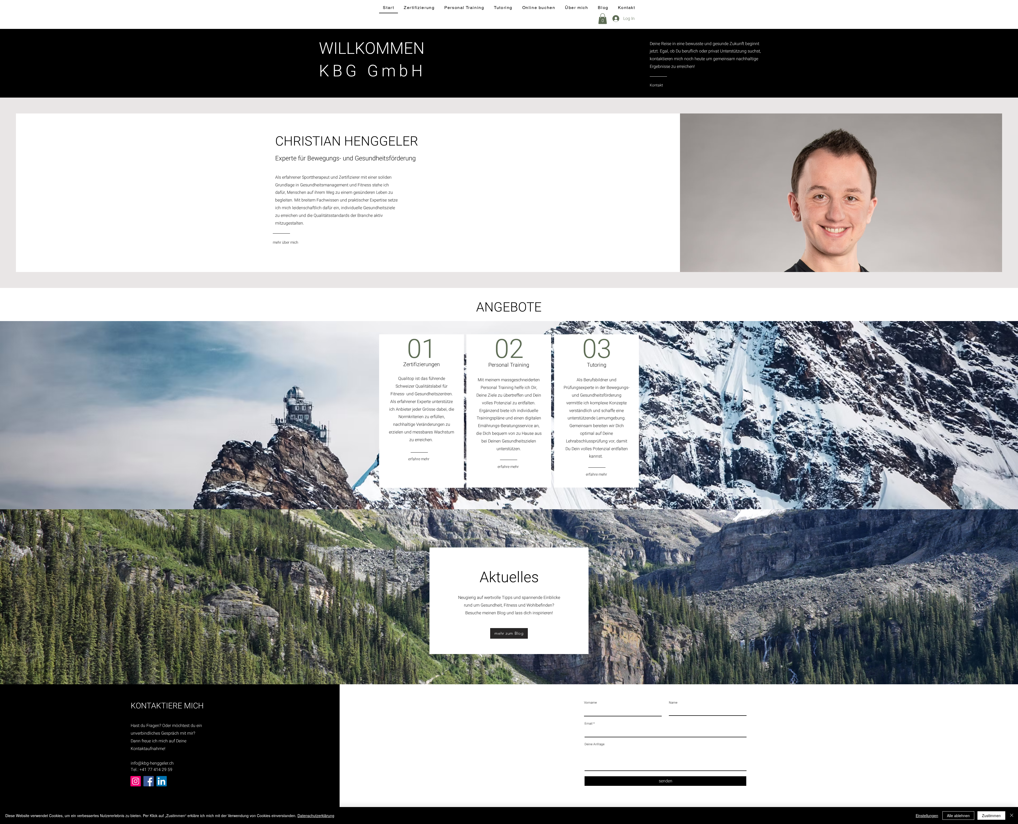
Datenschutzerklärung (315, 815)
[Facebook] (148, 781)
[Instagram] (135, 781)
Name (673, 702)
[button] (602, 18)
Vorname (590, 702)
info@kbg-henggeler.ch (152, 763)
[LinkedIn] (161, 781)
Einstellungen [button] (927, 815)
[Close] (1011, 815)
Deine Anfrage (594, 744)
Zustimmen (991, 815)
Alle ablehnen (958, 815)
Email (589, 723)
